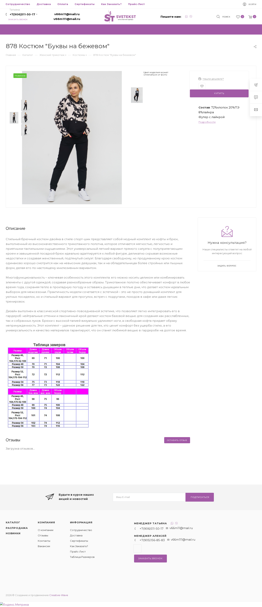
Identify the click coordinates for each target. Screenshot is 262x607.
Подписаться (200, 497)
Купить (219, 93)
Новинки (13, 533)
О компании (45, 530)
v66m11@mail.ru (67, 14)
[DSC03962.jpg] (72, 137)
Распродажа (17, 527)
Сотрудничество (81, 530)
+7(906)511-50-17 (22, 14)
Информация (81, 522)
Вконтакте (137, 548)
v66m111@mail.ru (67, 19)
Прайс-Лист (78, 551)
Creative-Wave (58, 595)
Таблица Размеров (82, 556)
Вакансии (44, 546)
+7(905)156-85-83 (152, 540)
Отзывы (43, 535)
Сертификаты (79, 540)
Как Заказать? (79, 546)
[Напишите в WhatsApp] (186, 17)
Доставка (76, 535)
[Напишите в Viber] (190, 17)
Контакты (44, 540)
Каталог (13, 522)
